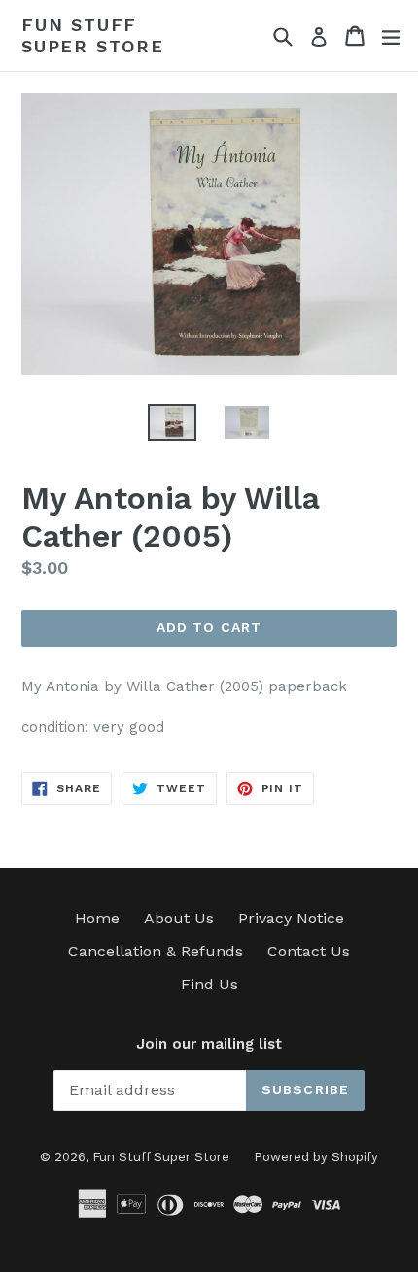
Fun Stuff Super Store (92, 35)
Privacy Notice (291, 918)
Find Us (209, 984)
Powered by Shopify (316, 1157)
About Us (179, 918)
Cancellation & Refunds (155, 951)
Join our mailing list (209, 1044)
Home (97, 918)
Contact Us (308, 951)
